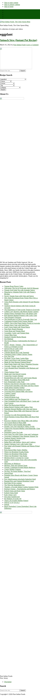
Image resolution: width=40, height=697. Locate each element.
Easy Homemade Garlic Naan (14, 382)
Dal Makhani (8, 339)
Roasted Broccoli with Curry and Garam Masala (20, 378)
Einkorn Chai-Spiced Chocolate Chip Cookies (19, 384)
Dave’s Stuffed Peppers (12, 440)
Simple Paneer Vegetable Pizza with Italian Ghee (20, 313)
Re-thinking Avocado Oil (12, 499)
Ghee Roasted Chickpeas (12, 317)
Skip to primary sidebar (12, 5)
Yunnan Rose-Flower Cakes (13, 286)
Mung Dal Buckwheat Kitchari (14, 405)
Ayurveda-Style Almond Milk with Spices (18, 391)
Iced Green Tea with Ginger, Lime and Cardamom (21, 434)
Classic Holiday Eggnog (12, 469)
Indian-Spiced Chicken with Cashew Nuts (18, 407)
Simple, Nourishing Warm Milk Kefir (16, 380)
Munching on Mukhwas (12, 463)
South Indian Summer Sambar (14, 387)
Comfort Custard (10, 393)
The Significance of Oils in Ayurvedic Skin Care (20, 319)
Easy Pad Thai (9, 356)
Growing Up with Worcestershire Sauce (17, 415)
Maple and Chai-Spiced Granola (15, 374)
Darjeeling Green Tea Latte (13, 432)
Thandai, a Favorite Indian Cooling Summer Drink (21, 487)
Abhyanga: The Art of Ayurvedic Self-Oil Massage (21, 288)
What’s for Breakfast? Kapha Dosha (16, 452)
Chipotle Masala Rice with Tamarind (16, 352)
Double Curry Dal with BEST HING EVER (19, 426)
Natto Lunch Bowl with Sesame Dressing (18, 360)
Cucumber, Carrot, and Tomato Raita (16, 333)
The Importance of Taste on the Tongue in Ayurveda (21, 310)
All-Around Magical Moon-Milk (15, 423)
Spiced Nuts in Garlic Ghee (13, 349)
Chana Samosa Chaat (11, 372)
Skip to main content (11, 3)
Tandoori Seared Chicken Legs (14, 438)
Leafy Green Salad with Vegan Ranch (17, 327)
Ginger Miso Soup (10, 335)
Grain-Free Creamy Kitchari (13, 376)
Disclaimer (8, 682)
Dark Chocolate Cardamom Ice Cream (17, 389)
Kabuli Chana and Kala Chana (14, 491)
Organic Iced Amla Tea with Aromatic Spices (19, 290)
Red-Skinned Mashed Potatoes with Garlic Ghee (20, 315)
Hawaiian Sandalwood (12, 497)
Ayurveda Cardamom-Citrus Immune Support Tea (21, 436)
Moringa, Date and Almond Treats (15, 465)
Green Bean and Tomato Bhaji (14, 331)
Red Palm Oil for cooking (13, 483)
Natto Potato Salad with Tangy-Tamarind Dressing (21, 364)
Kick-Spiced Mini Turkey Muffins (15, 450)
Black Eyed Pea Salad (11, 350)
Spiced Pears (8, 473)
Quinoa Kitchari (9, 395)
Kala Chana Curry (10, 495)
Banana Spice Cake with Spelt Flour (16, 325)
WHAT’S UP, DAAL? (12, 502)
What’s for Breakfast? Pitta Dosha (15, 454)
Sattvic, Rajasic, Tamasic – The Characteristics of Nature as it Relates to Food (20, 346)
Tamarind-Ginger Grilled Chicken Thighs (18, 354)
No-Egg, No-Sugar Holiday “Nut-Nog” (17, 471)
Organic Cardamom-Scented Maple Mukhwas (19, 467)
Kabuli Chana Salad (11, 493)
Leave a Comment (32, 45)
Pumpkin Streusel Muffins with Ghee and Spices (20, 409)
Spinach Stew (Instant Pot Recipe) (18, 40)
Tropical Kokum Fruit (11, 397)
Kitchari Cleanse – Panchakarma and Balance (19, 489)
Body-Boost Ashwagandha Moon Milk (17, 425)
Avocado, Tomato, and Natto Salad (16, 366)
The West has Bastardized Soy (14, 485)
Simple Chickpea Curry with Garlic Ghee (18, 444)
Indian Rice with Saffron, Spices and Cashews (20, 442)
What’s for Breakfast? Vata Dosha (15, 456)
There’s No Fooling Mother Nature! (16, 501)
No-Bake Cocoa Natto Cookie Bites (16, 358)
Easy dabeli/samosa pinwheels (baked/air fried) (20, 479)
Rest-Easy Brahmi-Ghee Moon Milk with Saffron (21, 421)
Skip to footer (8, 6)
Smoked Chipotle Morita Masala (15, 337)
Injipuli (6, 504)
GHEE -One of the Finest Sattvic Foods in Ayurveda (22, 323)
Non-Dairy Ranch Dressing (13, 329)
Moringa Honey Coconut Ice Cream (16, 458)
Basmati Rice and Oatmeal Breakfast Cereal (19, 481)
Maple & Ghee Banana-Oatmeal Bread (17, 362)
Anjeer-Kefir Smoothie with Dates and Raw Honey (21, 386)
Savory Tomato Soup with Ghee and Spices (19, 296)
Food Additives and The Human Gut (16, 399)
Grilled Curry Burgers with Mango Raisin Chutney (21, 312)
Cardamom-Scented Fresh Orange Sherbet (18, 321)
